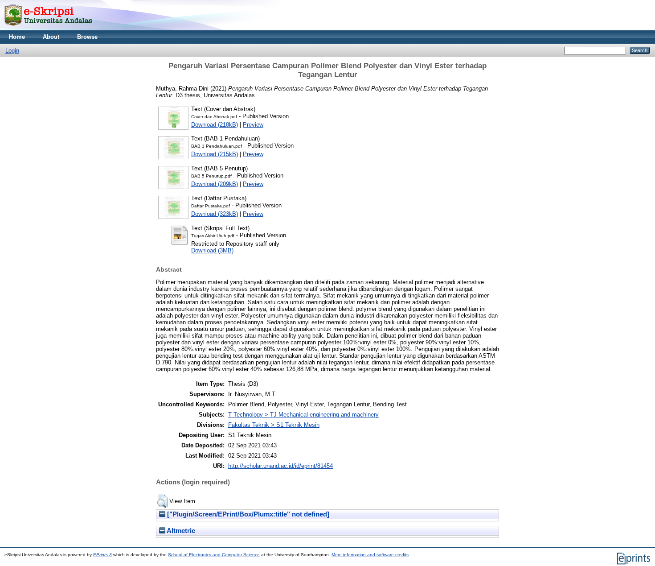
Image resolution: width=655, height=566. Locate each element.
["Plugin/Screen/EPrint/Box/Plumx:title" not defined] (247, 514)
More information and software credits (370, 554)
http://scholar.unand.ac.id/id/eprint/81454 (280, 466)
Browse (87, 36)
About (51, 36)
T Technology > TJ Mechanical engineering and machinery (303, 414)
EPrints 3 (102, 554)
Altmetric (180, 530)
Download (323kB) (214, 214)
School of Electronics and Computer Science (214, 554)
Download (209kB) (214, 184)
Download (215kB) (214, 154)
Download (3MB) (212, 250)
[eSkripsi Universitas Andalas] (48, 28)
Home (17, 36)
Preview (253, 124)
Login (12, 50)
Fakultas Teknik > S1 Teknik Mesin (273, 424)
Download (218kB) (214, 124)
